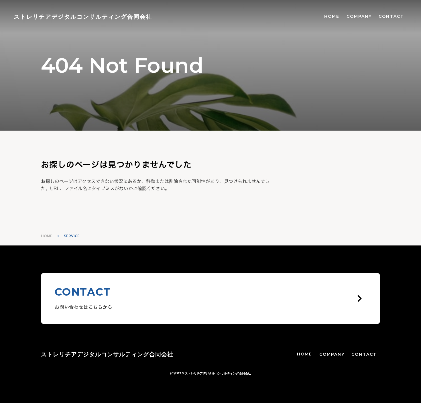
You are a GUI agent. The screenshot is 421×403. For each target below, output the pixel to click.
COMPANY (359, 16)
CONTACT (391, 16)
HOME (331, 16)
